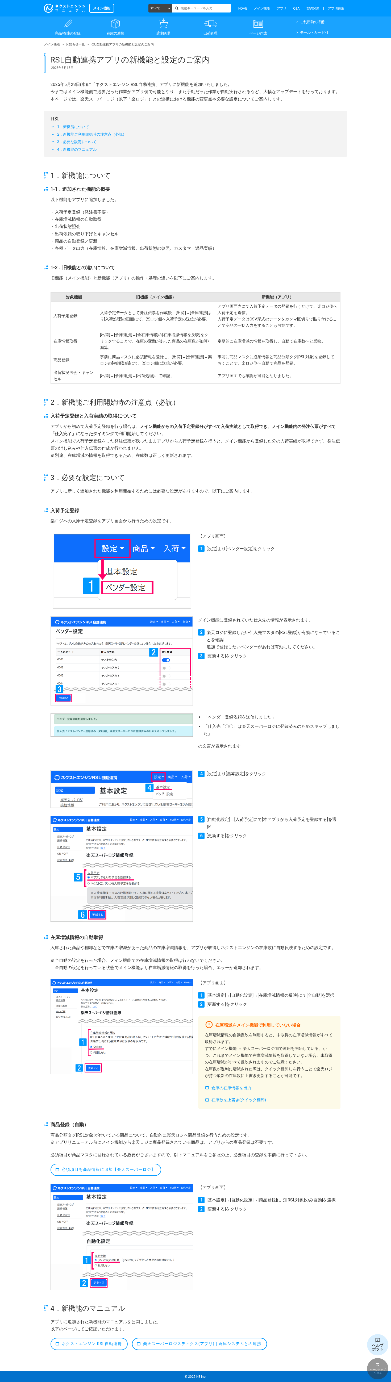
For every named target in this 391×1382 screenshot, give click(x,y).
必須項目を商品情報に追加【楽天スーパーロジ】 (108, 1169)
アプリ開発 (336, 8)
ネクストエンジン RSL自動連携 (92, 1343)
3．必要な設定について (77, 142)
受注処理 (163, 33)
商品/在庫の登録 (67, 33)
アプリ (281, 8)
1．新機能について (73, 127)
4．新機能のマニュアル (77, 149)
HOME (242, 8)
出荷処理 (210, 33)
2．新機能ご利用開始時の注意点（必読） (91, 134)
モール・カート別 (314, 32)
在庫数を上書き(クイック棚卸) (238, 1099)
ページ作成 (258, 33)
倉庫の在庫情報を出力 (231, 1087)
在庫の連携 (115, 33)
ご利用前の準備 (312, 22)
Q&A (296, 8)
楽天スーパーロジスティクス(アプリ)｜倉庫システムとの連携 (202, 1343)
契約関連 (312, 8)
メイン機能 (262, 8)
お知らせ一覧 (75, 44)
